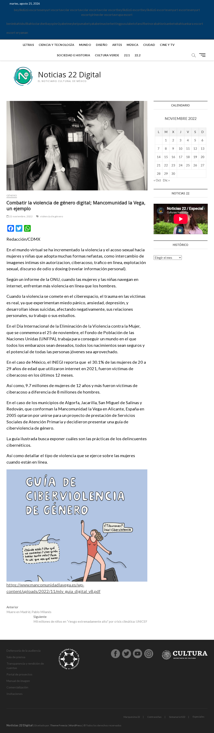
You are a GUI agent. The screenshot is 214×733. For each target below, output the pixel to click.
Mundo (85, 45)
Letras (28, 45)
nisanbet (169, 23)
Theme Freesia (58, 725)
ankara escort (193, 23)
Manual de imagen (18, 681)
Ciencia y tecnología (56, 45)
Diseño (101, 45)
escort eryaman (17, 32)
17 (180, 157)
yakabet (95, 23)
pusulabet (127, 23)
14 (158, 157)
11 (188, 148)
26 (195, 165)
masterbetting (111, 23)
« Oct (157, 180)
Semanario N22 (177, 716)
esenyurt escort (49, 10)
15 (166, 157)
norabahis (156, 23)
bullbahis (28, 23)
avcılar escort (69, 10)
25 (188, 165)
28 (158, 173)
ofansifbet (141, 23)
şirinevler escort (101, 14)
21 (158, 165)
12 (195, 148)
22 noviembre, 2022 (21, 216)
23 (173, 165)
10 (180, 148)
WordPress (75, 725)
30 (173, 173)
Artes (117, 45)
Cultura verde (107, 55)
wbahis (179, 23)
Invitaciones (14, 693)
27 (202, 165)
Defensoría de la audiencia (23, 650)
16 (173, 157)
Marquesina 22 (132, 716)
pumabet (84, 23)
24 (180, 165)
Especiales (198, 716)
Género (11, 195)
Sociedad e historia (73, 55)
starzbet (40, 23)
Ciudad (149, 45)
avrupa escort (122, 14)
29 (166, 173)
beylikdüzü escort (26, 10)
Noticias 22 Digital (69, 74)
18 (188, 157)
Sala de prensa (15, 657)
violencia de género (51, 216)
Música (132, 45)
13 (202, 148)
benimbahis (14, 23)
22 (166, 165)
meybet (73, 23)
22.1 (127, 55)
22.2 (137, 55)
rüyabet (62, 23)
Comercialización (17, 687)
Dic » (166, 180)
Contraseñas (154, 716)
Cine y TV (167, 45)
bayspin (51, 23)
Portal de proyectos (19, 674)
